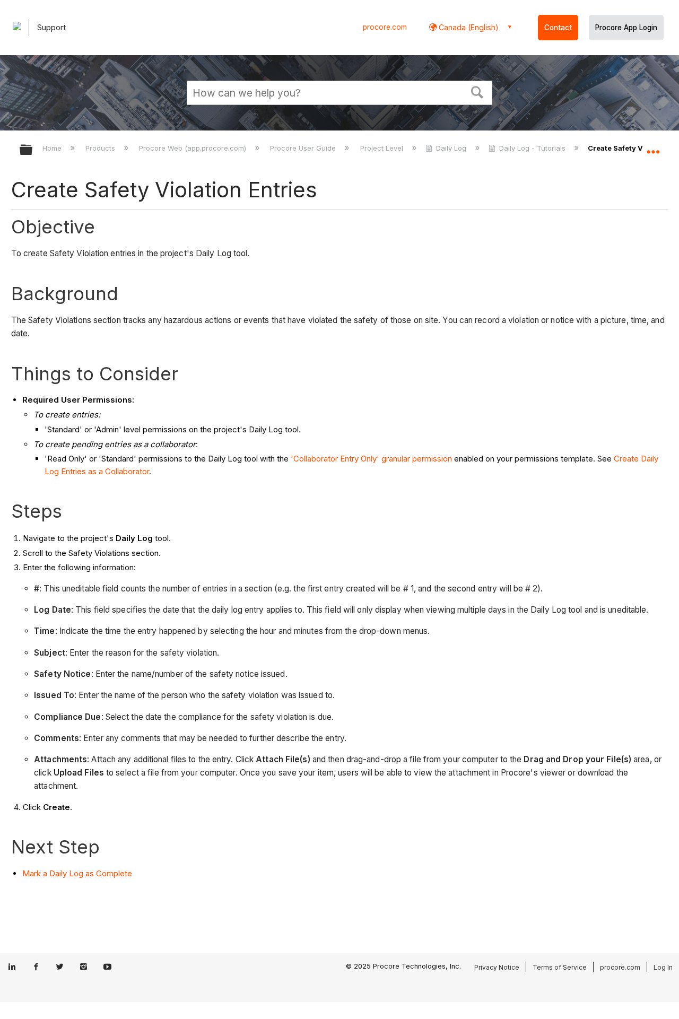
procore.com (385, 27)
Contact (558, 27)
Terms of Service (560, 967)
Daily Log (451, 148)
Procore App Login (626, 27)
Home (53, 148)
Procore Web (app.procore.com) (193, 148)
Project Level (382, 148)
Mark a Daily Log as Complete (77, 873)
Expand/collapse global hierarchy (32, 150)
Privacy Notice (496, 967)
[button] (477, 91)
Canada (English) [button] (468, 27)
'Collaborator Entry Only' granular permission (371, 459)
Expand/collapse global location (653, 147)
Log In (663, 967)
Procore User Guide (304, 148)
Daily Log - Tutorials (532, 148)
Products (101, 148)
